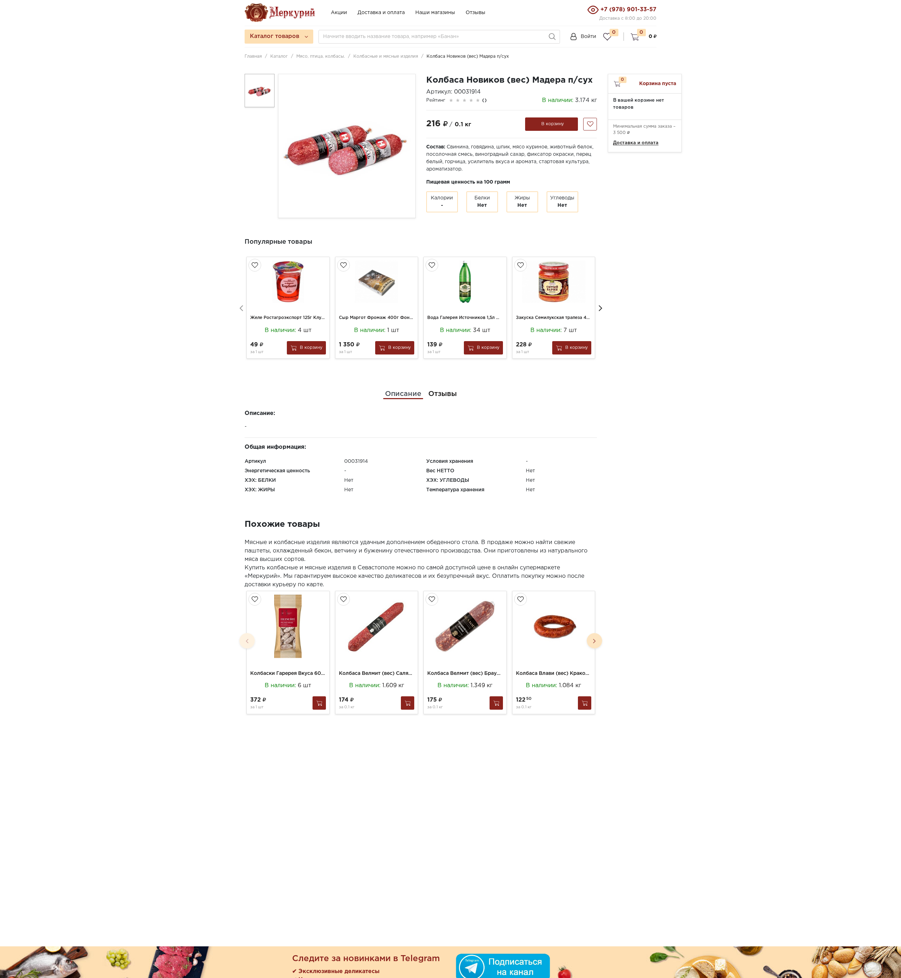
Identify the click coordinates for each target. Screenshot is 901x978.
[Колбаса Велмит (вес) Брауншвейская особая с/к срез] (465, 626)
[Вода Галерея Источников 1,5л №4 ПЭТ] (465, 282)
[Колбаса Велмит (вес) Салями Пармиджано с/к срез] (377, 626)
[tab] (403, 394)
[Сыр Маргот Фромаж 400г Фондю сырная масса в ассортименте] (377, 282)
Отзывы (475, 13)
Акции (339, 13)
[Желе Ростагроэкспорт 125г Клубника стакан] (288, 282)
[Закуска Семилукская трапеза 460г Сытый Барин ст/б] (554, 282)
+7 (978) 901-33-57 (628, 9)
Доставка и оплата (381, 13)
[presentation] (241, 307)
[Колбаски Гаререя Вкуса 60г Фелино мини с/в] (288, 626)
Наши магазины (435, 13)
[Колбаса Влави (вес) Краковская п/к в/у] (554, 626)
